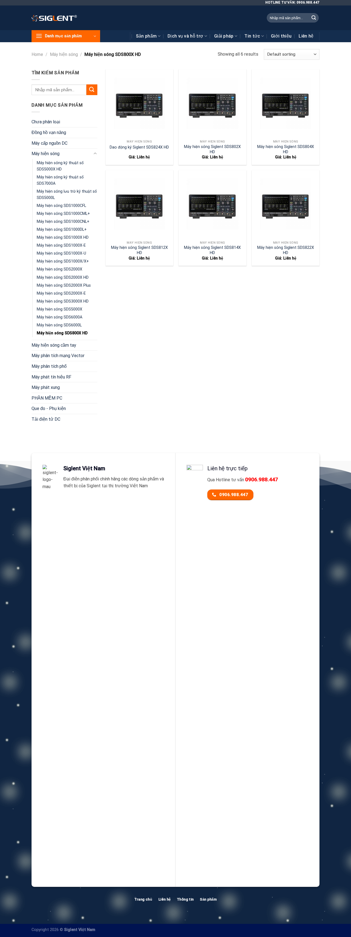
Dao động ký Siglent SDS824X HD (139, 147)
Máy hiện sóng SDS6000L (59, 325)
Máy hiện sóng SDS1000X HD (63, 237)
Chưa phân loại (46, 121)
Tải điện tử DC (46, 419)
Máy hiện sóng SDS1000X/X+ (63, 261)
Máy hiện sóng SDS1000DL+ (62, 229)
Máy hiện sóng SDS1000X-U (61, 253)
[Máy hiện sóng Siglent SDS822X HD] (285, 204)
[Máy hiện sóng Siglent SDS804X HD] (285, 103)
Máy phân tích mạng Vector (58, 355)
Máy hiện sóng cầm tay (54, 345)
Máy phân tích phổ (49, 366)
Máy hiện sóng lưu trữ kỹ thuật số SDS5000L (67, 194)
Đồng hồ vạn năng (49, 132)
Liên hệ (306, 36)
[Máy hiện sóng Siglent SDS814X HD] (212, 204)
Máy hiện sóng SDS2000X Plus (64, 285)
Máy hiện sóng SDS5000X (59, 309)
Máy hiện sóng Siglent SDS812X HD (139, 250)
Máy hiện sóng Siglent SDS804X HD (285, 149)
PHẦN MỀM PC (47, 398)
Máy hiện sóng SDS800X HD (62, 333)
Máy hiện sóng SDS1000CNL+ (63, 221)
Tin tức (252, 36)
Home (37, 54)
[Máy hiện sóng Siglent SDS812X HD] (139, 204)
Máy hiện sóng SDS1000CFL (61, 205)
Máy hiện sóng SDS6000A (59, 317)
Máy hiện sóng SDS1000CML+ (63, 213)
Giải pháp (224, 36)
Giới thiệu (281, 36)
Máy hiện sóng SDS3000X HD (63, 301)
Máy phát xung (46, 387)
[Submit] (313, 17)
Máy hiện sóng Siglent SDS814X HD (212, 250)
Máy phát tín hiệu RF (51, 377)
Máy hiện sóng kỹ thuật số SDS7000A (60, 180)
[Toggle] (95, 153)
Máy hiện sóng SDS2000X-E (61, 293)
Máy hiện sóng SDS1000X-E (61, 245)
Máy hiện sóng (64, 54)
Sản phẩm (146, 36)
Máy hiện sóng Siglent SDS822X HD (285, 250)
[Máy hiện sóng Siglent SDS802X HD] (212, 103)
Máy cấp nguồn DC (49, 143)
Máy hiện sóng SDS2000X (59, 269)
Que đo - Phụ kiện (49, 408)
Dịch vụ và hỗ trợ (185, 36)
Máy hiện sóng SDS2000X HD (63, 277)
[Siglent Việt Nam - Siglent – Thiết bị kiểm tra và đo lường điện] (54, 18)
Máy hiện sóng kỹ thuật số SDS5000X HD (60, 166)
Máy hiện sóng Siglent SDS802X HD (212, 149)
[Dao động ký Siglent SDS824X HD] (139, 103)
